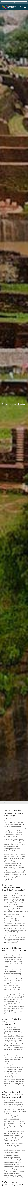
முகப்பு (3, 802)
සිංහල (15, 2)
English (12, 2)
